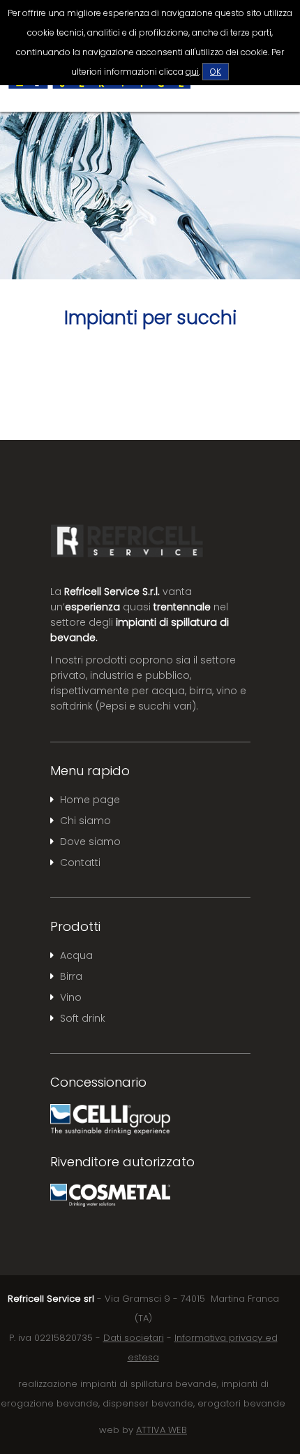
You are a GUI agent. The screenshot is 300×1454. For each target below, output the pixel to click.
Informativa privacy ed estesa (203, 1347)
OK (215, 72)
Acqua (76, 955)
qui (192, 72)
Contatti (80, 862)
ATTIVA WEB (161, 1430)
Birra (71, 976)
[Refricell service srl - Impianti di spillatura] (100, 87)
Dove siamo (90, 842)
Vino (71, 997)
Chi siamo (85, 821)
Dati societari (133, 1337)
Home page (90, 800)
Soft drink (82, 1018)
